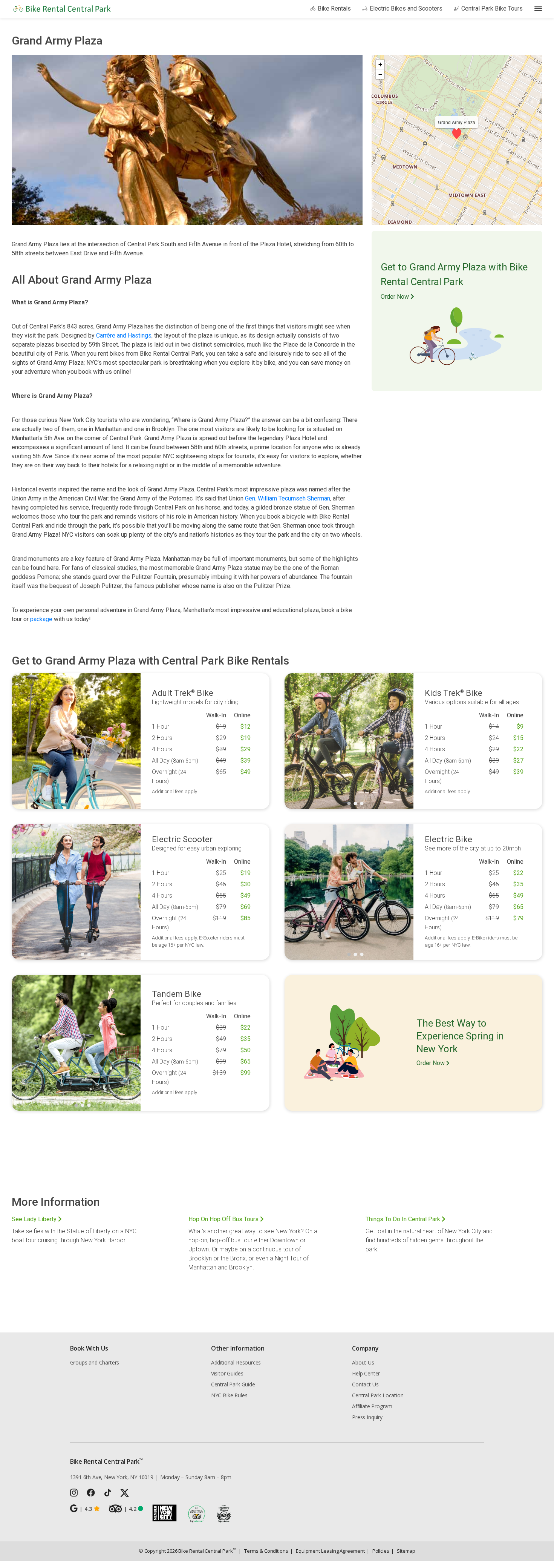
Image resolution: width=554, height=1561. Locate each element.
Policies (378, 1550)
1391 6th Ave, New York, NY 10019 (111, 1477)
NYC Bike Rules (229, 1395)
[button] (457, 133)
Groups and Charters (94, 1362)
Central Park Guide (233, 1384)
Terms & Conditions (263, 1550)
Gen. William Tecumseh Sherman (287, 498)
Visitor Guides (227, 1373)
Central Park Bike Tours (492, 8)
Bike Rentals (334, 8)
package (41, 619)
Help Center (366, 1373)
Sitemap (403, 1550)
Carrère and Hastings (124, 335)
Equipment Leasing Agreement (327, 1550)
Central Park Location (377, 1395)
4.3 (86, 1508)
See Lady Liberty (35, 1219)
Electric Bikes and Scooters (406, 8)
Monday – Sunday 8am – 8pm (196, 1477)
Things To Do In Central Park (404, 1219)
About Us (363, 1362)
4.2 (130, 1508)
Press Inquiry (367, 1417)
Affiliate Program (372, 1406)
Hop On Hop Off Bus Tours (224, 1219)
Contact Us (365, 1384)
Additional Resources (236, 1362)
